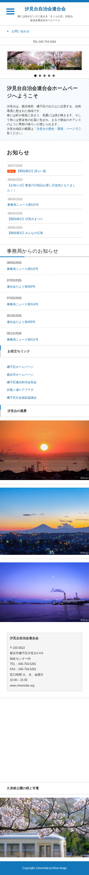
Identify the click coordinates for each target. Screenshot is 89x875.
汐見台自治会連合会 (45, 8)
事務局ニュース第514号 (22, 304)
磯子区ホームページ (20, 367)
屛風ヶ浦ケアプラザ (20, 390)
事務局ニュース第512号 (22, 339)
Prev (13, 60)
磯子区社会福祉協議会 (22, 397)
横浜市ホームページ (20, 374)
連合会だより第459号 (21, 322)
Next (75, 60)
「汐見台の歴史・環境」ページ (54, 129)
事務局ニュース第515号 (22, 269)
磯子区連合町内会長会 (22, 382)
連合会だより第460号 (21, 286)
